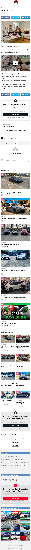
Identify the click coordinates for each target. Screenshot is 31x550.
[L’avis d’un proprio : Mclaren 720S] (15, 181)
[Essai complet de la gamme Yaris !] (15, 232)
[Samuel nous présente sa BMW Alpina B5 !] (23, 376)
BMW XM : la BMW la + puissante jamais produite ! (23, 403)
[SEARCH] (29, 2)
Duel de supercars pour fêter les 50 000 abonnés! (13, 271)
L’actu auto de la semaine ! (9, 323)
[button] (6, 516)
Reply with (28, 161)
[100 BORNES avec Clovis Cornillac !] (8, 395)
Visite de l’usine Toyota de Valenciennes (13, 298)
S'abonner (15, 445)
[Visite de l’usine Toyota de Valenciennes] (15, 285)
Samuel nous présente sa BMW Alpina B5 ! (22, 384)
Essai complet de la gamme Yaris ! (11, 244)
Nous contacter (10, 548)
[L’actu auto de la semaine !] (15, 311)
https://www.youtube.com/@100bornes (14, 81)
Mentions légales (20, 548)
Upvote (7, 143)
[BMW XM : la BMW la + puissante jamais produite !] (23, 395)
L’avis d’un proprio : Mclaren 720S (11, 193)
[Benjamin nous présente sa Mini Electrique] (15, 206)
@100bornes (15, 442)
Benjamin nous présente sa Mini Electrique (14, 219)
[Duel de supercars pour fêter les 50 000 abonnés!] (15, 258)
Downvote (24, 143)
